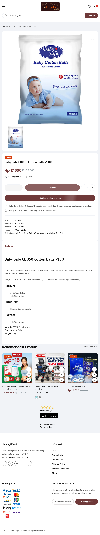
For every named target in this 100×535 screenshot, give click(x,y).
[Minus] (8, 187)
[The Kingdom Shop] (50, 6)
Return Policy (57, 459)
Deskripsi (9, 246)
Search (92, 15)
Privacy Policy (58, 455)
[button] (84, 187)
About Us (56, 473)
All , (16, 233)
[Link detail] (4, 463)
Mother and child (56, 233)
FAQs (54, 450)
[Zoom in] (92, 37)
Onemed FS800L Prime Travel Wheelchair (46, 387)
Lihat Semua (89, 347)
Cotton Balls (20, 230)
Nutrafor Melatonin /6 (76, 386)
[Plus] (19, 187)
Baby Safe (19, 227)
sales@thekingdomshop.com (15, 457)
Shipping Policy (58, 464)
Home (4, 27)
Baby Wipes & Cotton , (39, 233)
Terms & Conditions (60, 468)
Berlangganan (87, 501)
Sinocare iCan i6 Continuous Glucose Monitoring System (16, 387)
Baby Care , (24, 233)
